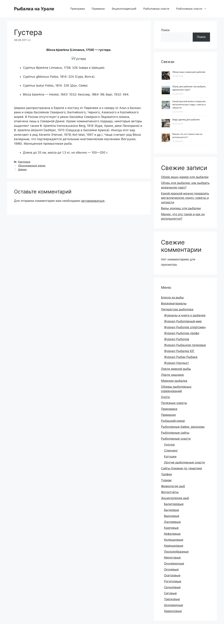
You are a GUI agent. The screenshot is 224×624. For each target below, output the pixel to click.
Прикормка (77, 8)
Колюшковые (173, 539)
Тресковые (172, 599)
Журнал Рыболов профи (181, 333)
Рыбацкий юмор (173, 421)
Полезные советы (174, 403)
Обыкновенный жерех (32, 165)
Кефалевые (172, 534)
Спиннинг (171, 450)
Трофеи (166, 474)
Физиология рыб (173, 486)
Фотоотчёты (170, 492)
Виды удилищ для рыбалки (186, 119)
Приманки (98, 8)
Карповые (24, 161)
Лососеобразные (176, 551)
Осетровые (172, 575)
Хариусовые (173, 611)
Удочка (169, 444)
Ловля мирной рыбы (176, 369)
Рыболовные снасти (156, 8)
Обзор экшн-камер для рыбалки (188, 72)
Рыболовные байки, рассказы (183, 426)
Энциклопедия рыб (124, 8)
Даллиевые (172, 522)
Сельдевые (172, 587)
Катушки (170, 456)
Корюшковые (173, 545)
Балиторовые (174, 504)
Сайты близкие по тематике (181, 468)
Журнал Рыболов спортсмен (185, 327)
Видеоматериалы (174, 303)
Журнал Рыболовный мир (183, 321)
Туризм (166, 480)
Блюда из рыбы (172, 297)
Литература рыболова (177, 309)
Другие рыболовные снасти (184, 462)
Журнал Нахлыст (176, 363)
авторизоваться (92, 201)
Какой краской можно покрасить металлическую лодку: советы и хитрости (189, 104)
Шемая (22, 169)
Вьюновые (171, 516)
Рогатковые (172, 581)
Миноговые (172, 557)
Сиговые (170, 593)
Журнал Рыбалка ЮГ (179, 351)
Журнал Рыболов (176, 339)
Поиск (165, 30)
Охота (165, 397)
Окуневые (171, 569)
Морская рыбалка (174, 380)
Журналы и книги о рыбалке (184, 315)
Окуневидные (174, 563)
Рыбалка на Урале (34, 8)
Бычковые (171, 510)
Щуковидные (173, 605)
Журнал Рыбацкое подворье (185, 345)
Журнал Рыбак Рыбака (180, 357)
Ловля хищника (172, 375)
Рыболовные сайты (175, 432)
